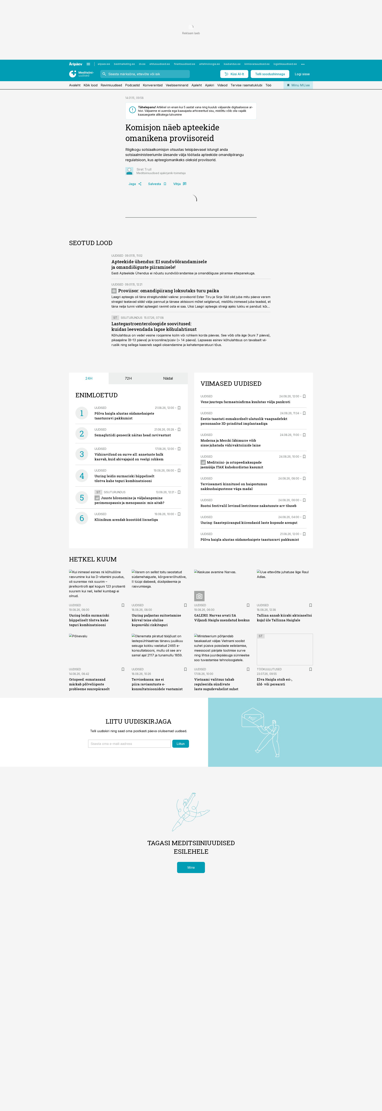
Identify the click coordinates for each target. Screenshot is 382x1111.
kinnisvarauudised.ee (257, 63)
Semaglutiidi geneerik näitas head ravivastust (133, 435)
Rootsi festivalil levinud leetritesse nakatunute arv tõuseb (248, 506)
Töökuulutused (269, 669)
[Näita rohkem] (303, 64)
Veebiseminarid (177, 85)
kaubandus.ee (232, 63)
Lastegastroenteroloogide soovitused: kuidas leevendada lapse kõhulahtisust (154, 326)
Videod (222, 85)
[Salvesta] (179, 407)
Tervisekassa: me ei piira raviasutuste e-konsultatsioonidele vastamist (157, 684)
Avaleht (74, 85)
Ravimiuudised (111, 85)
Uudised (117, 255)
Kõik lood (90, 85)
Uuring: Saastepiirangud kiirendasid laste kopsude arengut (249, 522)
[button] (129, 744)
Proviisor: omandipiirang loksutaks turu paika (168, 290)
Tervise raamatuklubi (246, 85)
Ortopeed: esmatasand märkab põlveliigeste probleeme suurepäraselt (89, 684)
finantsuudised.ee (184, 63)
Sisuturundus (131, 317)
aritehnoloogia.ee (209, 63)
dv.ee (142, 63)
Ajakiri (209, 85)
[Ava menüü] (88, 64)
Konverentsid (153, 85)
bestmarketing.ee (124, 63)
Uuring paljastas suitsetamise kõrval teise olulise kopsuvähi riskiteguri (156, 620)
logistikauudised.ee (285, 63)
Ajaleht (196, 85)
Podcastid (132, 85)
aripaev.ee (104, 63)
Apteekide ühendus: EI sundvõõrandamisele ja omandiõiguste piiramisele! (159, 264)
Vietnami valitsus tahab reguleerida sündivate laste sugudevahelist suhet (216, 684)
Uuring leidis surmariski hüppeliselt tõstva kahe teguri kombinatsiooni (89, 620)
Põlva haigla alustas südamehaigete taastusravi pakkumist (250, 539)
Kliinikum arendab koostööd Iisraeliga (126, 519)
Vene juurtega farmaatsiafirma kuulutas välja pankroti (245, 402)
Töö (268, 85)
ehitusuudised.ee (159, 63)
